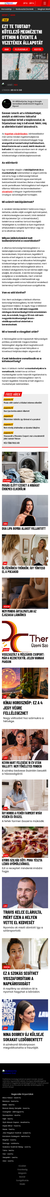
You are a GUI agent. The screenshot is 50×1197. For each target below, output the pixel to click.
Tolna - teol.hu (8, 1150)
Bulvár (22, 1177)
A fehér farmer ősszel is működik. (23, 821)
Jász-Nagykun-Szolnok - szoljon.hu (17, 1133)
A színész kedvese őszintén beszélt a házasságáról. (24, 772)
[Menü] (45, 3)
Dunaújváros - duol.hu (11, 1115)
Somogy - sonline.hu (11, 1143)
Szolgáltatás (22, 1180)
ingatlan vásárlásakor (16, 133)
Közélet (23, 1166)
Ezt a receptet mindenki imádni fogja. (22, 870)
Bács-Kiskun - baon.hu (12, 1098)
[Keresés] (38, 3)
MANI (12, 15)
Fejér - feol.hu (8, 1119)
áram (6, 49)
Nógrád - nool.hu (9, 1140)
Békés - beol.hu (8, 1105)
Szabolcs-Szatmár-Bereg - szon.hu (17, 1147)
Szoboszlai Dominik (24, 9)
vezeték (37, 49)
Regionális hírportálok (22, 1094)
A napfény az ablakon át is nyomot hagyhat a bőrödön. (21, 990)
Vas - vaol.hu (8, 1154)
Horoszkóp (6, 9)
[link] (7, 480)
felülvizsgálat (21, 49)
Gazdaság (22, 1169)
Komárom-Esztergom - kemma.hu (16, 1136)
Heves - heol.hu (9, 1129)
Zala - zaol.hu (8, 1161)
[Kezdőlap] (8, 3)
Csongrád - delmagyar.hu (13, 1112)
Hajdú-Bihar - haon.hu (12, 1126)
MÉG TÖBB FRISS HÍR (11, 442)
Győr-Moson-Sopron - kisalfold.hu (16, 1122)
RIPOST (5, 15)
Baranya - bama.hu (11, 1101)
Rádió (23, 1184)
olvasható (7, 191)
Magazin (22, 1173)
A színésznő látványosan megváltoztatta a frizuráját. (21, 1046)
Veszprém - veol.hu (10, 1157)
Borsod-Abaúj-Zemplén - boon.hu (16, 1108)
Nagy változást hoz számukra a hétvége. (23, 720)
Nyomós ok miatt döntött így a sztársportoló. (23, 929)
